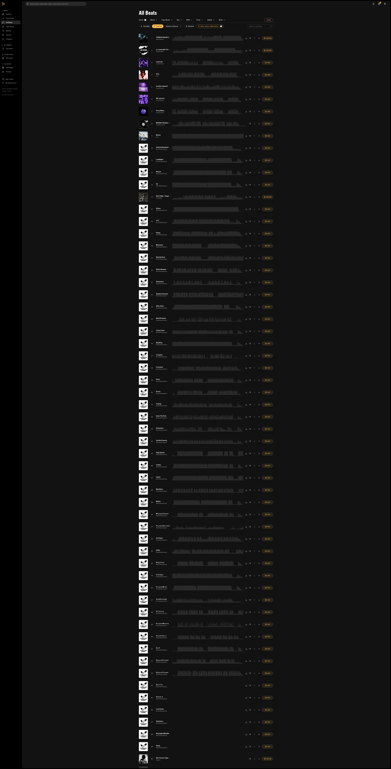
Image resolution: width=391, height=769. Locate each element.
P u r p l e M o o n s (162, 623)
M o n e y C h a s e (162, 513)
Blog (15, 89)
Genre (141, 20)
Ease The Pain (161, 416)
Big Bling (159, 342)
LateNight (159, 159)
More (221, 20)
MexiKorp (159, 489)
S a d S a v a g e (161, 599)
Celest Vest (160, 330)
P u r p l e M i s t (161, 587)
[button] (221, 26)
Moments (159, 245)
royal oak (159, 62)
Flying (158, 233)
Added (209, 20)
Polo (157, 74)
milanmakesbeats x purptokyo (167, 147)
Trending (146, 26)
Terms (10, 91)
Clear (269, 20)
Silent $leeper (161, 269)
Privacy (4, 91)
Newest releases (172, 26)
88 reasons (160, 98)
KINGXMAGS (160, 39)
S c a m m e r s (161, 636)
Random (191, 26)
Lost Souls (160, 709)
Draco (158, 391)
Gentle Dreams (161, 440)
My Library (8, 45)
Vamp (158, 746)
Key (178, 20)
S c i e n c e (160, 611)
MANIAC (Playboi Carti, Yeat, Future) (169, 123)
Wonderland (160, 257)
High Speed (160, 452)
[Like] (250, 38)
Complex (159, 355)
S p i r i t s (159, 684)
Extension (159, 428)
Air (157, 184)
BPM (188, 20)
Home (4, 89)
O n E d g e (159, 575)
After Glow (160, 306)
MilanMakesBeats (161, 149)
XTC (157, 220)
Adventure (160, 281)
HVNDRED (159, 198)
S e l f (158, 648)
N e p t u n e (160, 562)
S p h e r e (159, 697)
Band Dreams (161, 318)
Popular (159, 26)
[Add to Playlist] (259, 38)
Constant (159, 367)
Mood (152, 20)
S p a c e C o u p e (162, 672)
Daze (158, 379)
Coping (158, 404)
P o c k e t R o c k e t (163, 526)
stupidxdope (160, 64)
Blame (158, 135)
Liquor (158, 477)
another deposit (162, 86)
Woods (158, 172)
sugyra (158, 760)
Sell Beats (10, 89)
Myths (158, 501)
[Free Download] (246, 38)
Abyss (158, 208)
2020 (158, 550)
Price (198, 20)
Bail (157, 76)
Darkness (159, 721)
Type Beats (165, 20)
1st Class (159, 538)
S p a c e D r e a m (162, 660)
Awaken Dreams (162, 294)
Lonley (158, 465)
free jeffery (160, 110)
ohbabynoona (160, 125)
